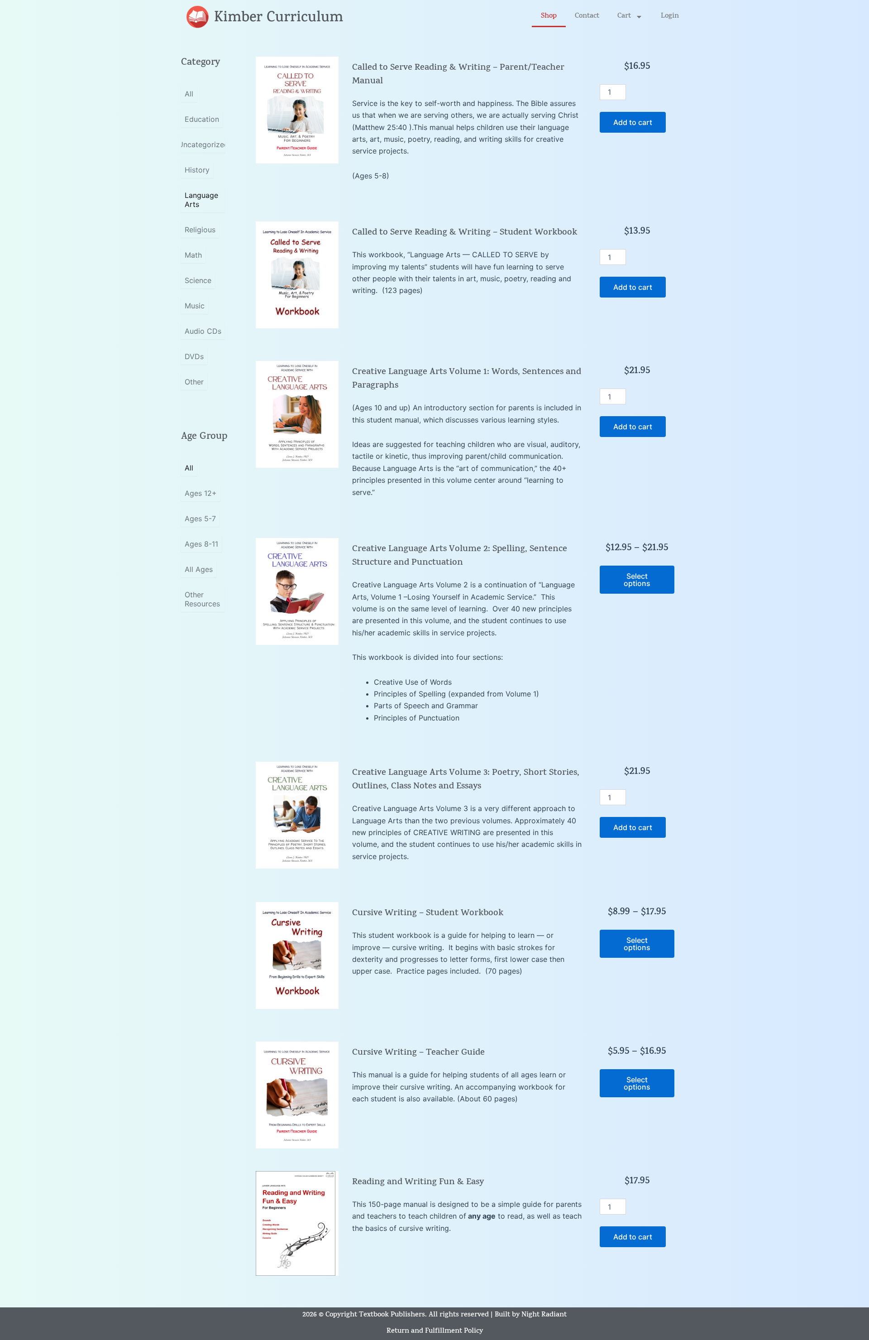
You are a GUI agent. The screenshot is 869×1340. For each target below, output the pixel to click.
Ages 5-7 (200, 518)
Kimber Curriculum (278, 19)
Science (198, 280)
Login (670, 16)
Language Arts (201, 200)
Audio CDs (203, 331)
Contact (587, 16)
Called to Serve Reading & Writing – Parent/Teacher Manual (458, 75)
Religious (200, 229)
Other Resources (202, 599)
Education (202, 119)
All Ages (199, 569)
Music (195, 305)
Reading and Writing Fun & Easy (418, 1183)
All (189, 93)
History (197, 169)
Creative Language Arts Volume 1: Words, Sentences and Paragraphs (466, 379)
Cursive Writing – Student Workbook (427, 914)
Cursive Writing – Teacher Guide (418, 1053)
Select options (637, 580)
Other (194, 381)
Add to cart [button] (632, 122)
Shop (549, 16)
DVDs (194, 356)
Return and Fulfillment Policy (435, 1331)
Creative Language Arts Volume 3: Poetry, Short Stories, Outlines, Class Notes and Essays (465, 780)
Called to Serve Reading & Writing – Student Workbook (464, 233)
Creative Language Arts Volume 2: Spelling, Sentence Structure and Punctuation (459, 556)
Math (193, 254)
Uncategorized (203, 144)
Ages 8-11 (201, 543)
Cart (624, 16)
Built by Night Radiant (531, 1315)
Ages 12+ (201, 493)
